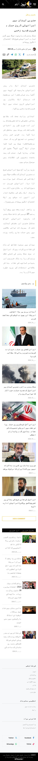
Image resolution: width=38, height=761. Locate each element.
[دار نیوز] (23, 4)
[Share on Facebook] (23, 54)
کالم (34, 685)
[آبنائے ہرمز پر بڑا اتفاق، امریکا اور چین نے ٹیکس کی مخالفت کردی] (19, 298)
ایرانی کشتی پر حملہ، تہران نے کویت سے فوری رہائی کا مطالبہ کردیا (20, 352)
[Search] (3, 4)
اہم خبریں (14, 530)
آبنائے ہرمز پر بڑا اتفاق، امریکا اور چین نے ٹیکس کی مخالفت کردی (19, 315)
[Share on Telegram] (12, 54)
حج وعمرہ (33, 692)
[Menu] (34, 4)
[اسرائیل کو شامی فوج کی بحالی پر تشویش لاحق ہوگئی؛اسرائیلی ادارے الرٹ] (19, 486)
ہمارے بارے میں (30, 706)
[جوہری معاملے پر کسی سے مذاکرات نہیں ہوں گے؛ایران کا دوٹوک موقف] (19, 452)
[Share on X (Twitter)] (19, 54)
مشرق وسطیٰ (31, 14)
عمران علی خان (24, 48)
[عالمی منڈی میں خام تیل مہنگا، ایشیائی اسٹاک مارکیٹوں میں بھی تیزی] (29, 610)
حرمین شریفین (31, 689)
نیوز (34, 671)
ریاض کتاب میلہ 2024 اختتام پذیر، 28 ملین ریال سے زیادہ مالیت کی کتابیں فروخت (12, 590)
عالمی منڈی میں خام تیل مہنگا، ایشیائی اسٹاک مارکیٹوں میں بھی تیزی (11, 615)
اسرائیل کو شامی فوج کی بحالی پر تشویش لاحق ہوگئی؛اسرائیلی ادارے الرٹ (19, 503)
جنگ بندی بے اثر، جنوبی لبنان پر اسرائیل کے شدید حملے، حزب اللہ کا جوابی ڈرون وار (20, 390)
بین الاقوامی (31, 682)
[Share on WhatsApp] (15, 54)
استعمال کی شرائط (29, 728)
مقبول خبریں (28, 530)
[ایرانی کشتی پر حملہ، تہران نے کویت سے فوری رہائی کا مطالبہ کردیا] (19, 336)
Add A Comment (19, 519)
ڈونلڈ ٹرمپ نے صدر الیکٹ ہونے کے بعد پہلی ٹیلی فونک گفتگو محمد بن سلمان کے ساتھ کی (12, 640)
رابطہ (34, 710)
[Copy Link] (8, 54)
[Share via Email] (4, 54)
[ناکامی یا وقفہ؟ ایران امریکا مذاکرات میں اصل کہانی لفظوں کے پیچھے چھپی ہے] (29, 560)
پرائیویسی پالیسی (29, 724)
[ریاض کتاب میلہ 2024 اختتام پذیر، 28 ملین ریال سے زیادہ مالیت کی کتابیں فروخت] (29, 585)
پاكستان (33, 675)
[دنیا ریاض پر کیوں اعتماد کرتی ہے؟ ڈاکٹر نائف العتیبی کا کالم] (29, 539)
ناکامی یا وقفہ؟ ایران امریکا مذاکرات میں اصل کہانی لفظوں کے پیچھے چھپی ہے (13, 565)
